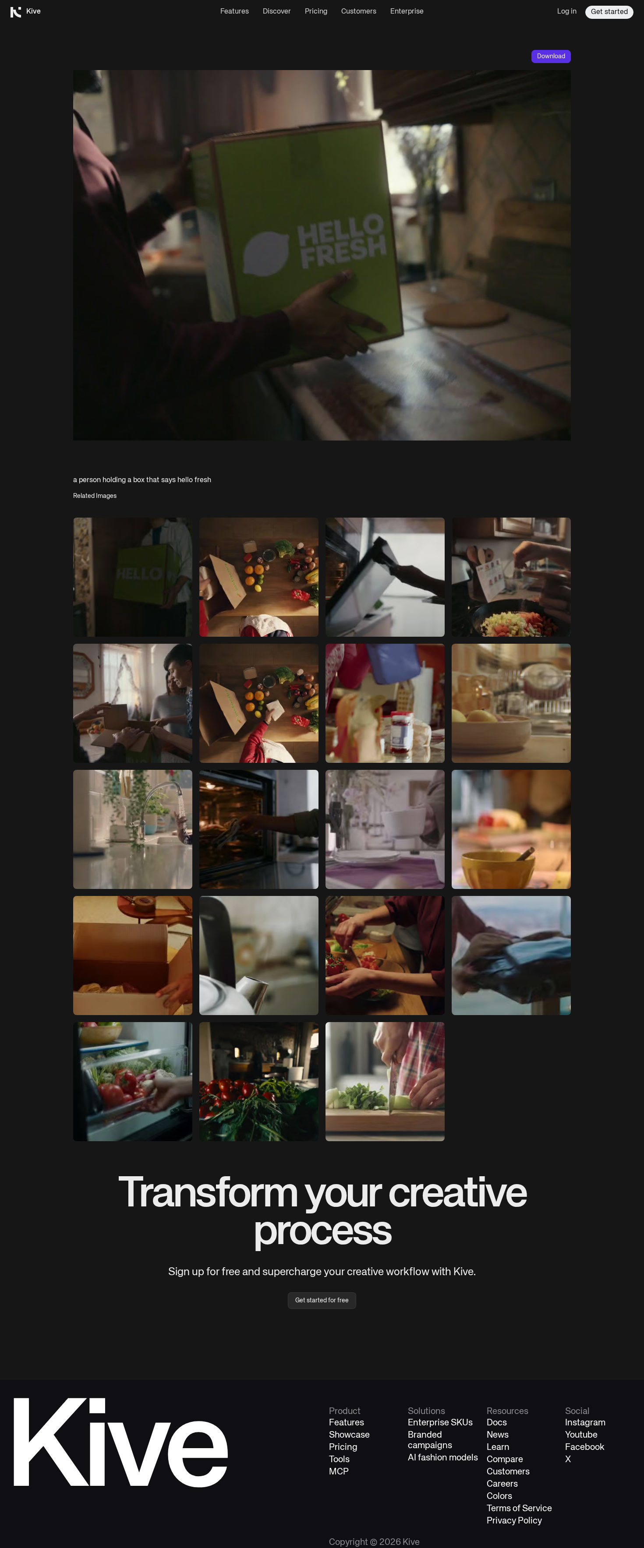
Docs (497, 1423)
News (498, 1435)
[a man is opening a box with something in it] (132, 955)
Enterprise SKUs (440, 1423)
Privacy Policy (514, 1521)
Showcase (349, 1435)
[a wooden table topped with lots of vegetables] (258, 577)
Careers (502, 1484)
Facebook (585, 1447)
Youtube (581, 1435)
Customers (358, 11)
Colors (499, 1496)
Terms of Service (519, 1508)
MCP (339, 1472)
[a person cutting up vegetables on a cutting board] (385, 1081)
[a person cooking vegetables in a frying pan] (511, 577)
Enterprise (407, 11)
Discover (277, 11)
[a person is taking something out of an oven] (385, 577)
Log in (567, 11)
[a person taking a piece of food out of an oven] (258, 829)
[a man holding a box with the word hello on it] (132, 577)
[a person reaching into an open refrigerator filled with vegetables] (132, 1081)
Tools (339, 1459)
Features (234, 11)
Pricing (316, 11)
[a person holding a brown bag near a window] (511, 955)
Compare (505, 1459)
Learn (498, 1447)
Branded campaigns (430, 1440)
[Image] (132, 703)
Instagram (585, 1423)
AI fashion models (443, 1458)
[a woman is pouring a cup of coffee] (385, 829)
